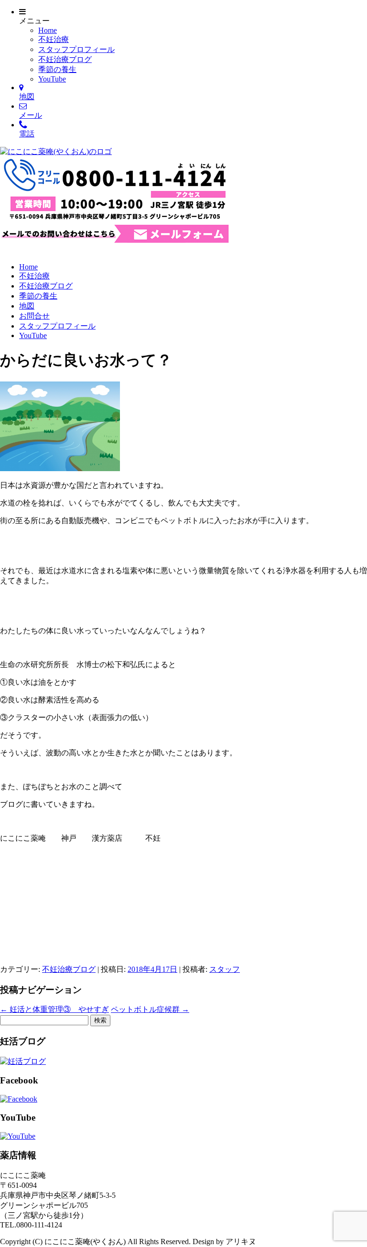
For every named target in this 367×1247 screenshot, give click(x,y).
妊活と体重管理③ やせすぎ (54, 1009)
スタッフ (224, 969)
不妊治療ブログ (65, 59)
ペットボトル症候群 (150, 1009)
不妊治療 (53, 39)
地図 (26, 306)
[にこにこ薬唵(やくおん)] (56, 151)
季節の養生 (57, 69)
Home (47, 30)
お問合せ (34, 316)
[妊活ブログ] (23, 1061)
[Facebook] (18, 1099)
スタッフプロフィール (76, 49)
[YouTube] (17, 1136)
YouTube (52, 79)
